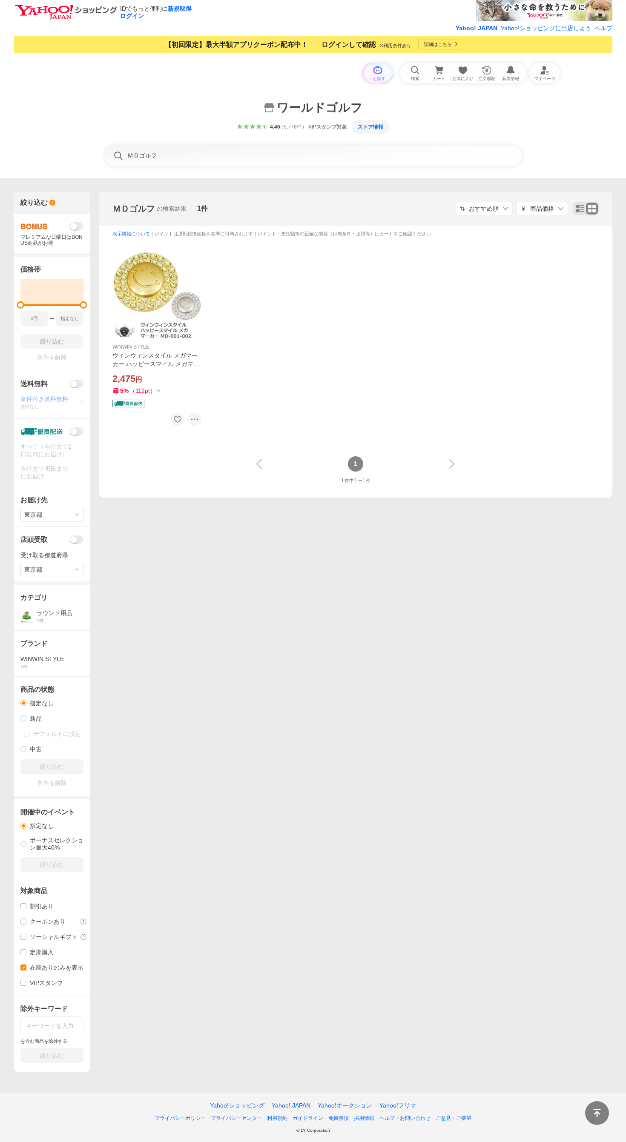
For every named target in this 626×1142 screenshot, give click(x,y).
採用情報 (364, 1118)
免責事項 (338, 1118)
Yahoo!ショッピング (237, 1105)
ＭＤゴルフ (133, 208)
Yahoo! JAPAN (476, 28)
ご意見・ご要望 (453, 1118)
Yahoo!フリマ (397, 1105)
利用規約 (277, 1118)
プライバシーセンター (236, 1118)
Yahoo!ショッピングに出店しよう (546, 28)
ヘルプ (603, 28)
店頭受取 (34, 539)
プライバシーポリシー (180, 1118)
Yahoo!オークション (345, 1105)
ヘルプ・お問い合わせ (405, 1118)
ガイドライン (308, 1118)
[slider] (20, 305)
